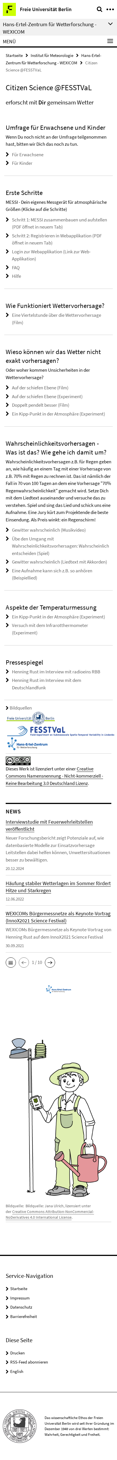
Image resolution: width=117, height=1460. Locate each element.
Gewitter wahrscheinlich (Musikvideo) (49, 530)
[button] (11, 962)
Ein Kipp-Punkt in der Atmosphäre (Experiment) (58, 414)
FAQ (16, 267)
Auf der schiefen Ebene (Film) (40, 387)
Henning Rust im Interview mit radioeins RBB (56, 672)
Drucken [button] (17, 1353)
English (16, 1371)
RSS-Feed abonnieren (29, 1362)
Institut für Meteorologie (52, 55)
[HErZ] (27, 743)
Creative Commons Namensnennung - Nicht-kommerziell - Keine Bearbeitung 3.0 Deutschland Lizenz (54, 776)
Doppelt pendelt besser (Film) (40, 405)
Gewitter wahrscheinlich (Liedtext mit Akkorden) (59, 562)
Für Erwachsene (27, 154)
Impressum (20, 1298)
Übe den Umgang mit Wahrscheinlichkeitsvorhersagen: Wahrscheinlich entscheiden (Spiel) (60, 546)
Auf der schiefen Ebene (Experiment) (47, 396)
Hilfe (16, 276)
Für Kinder (22, 163)
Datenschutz (21, 1307)
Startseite (14, 55)
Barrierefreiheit (23, 1316)
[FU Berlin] (31, 717)
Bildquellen (21, 708)
